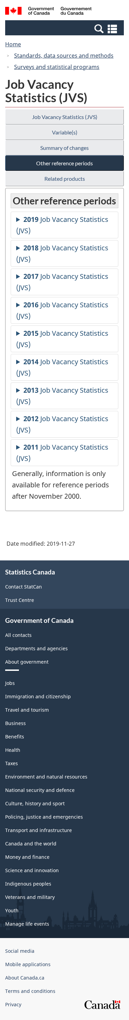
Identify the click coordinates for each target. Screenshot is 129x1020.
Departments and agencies (36, 648)
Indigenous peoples (28, 883)
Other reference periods (64, 163)
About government (27, 662)
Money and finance (27, 857)
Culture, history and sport (35, 803)
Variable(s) (64, 132)
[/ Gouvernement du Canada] (48, 12)
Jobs (10, 683)
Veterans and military (30, 897)
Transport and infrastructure (38, 830)
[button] (65, 28)
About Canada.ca (24, 977)
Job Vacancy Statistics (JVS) (64, 117)
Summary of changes (64, 147)
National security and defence (40, 790)
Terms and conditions (30, 991)
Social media (19, 951)
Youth (12, 910)
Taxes (11, 763)
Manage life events (27, 924)
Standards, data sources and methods (64, 55)
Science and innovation (32, 870)
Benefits (14, 736)
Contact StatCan (23, 586)
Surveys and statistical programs (56, 67)
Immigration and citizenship (38, 696)
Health (12, 750)
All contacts (18, 635)
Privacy (13, 1004)
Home (13, 44)
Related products (64, 178)
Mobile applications (28, 964)
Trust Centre (19, 600)
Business (15, 723)
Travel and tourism (27, 710)
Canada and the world (30, 843)
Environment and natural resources (46, 776)
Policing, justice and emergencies (44, 817)
